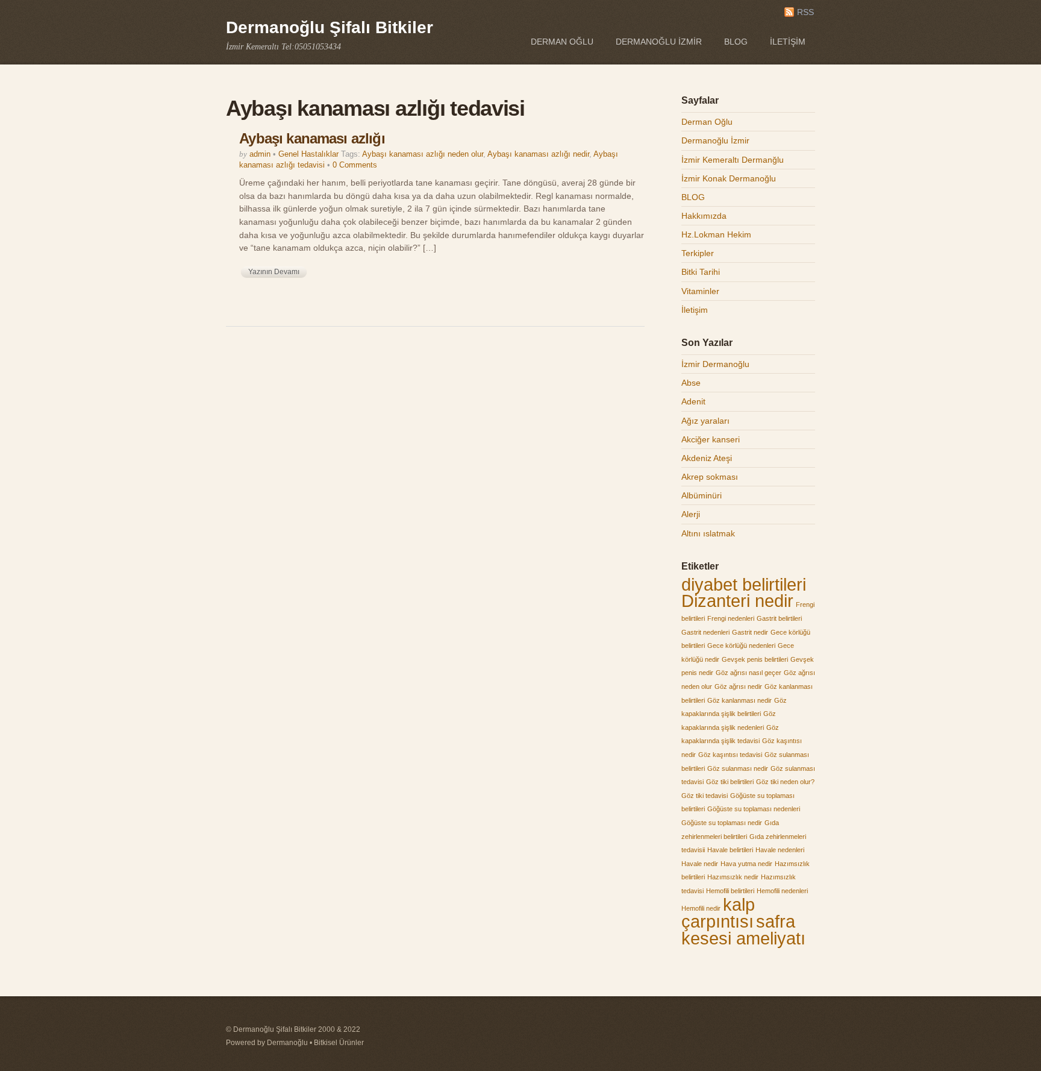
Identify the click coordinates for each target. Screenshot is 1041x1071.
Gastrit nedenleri (705, 632)
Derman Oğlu (562, 41)
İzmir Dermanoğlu (715, 364)
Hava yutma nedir (746, 863)
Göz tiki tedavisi (704, 795)
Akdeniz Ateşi (706, 458)
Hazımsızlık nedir (732, 877)
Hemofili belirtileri (730, 890)
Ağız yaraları (705, 421)
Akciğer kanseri (710, 439)
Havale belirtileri (730, 849)
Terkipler (697, 253)
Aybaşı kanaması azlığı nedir (538, 154)
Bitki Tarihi (700, 272)
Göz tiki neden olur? (785, 781)
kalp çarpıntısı (718, 913)
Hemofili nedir (701, 908)
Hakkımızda (704, 216)
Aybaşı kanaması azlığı (312, 138)
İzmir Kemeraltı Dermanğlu (732, 160)
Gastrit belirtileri (779, 618)
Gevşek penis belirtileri (755, 659)
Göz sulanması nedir (737, 768)
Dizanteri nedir (737, 601)
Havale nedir (699, 863)
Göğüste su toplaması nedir (721, 822)
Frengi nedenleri (730, 618)
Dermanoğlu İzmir (659, 41)
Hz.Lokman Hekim (716, 234)
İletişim (787, 41)
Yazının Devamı (273, 272)
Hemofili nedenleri (782, 890)
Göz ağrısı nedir (738, 686)
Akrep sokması (709, 477)
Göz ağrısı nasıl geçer (748, 672)
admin (259, 154)
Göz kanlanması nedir (739, 700)
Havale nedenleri (779, 849)
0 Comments (355, 164)
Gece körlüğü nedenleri (741, 645)
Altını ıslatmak (708, 533)
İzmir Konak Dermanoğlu (728, 178)
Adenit (693, 401)
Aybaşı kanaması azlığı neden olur (422, 154)
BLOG (736, 41)
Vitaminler (700, 291)
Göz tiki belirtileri (730, 781)
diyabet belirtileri (743, 584)
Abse (691, 383)
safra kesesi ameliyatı (743, 929)
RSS (805, 12)
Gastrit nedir (750, 632)
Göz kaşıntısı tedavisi (730, 754)
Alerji (690, 514)
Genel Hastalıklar (308, 154)
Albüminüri (701, 495)
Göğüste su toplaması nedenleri (753, 808)
